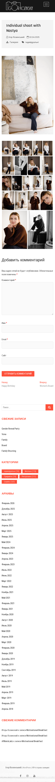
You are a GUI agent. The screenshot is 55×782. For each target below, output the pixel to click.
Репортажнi (29, 476)
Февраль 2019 (8, 703)
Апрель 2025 (7, 525)
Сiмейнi (9, 482)
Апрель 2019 (7, 692)
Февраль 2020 (8, 647)
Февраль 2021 (8, 603)
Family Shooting (9, 451)
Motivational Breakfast (36, 730)
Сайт (4, 355)
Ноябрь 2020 (7, 614)
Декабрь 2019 (8, 659)
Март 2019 (6, 697)
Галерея (14, 42)
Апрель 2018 (7, 709)
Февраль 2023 (8, 564)
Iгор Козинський (13, 767)
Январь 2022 (7, 586)
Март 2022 (6, 581)
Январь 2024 (7, 553)
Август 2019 (7, 675)
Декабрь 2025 (8, 508)
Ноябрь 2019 (7, 664)
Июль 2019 (7, 681)
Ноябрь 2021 (7, 592)
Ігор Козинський (16, 37)
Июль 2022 (7, 570)
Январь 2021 (7, 609)
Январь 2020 (7, 653)
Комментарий (9, 280)
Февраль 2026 (8, 503)
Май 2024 (6, 542)
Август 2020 (7, 620)
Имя (4, 323)
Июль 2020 (7, 625)
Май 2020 (6, 631)
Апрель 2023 (7, 558)
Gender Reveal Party (10, 428)
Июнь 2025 (7, 520)
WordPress (27, 768)
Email (5, 339)
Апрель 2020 (7, 636)
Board (4, 445)
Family (4, 439)
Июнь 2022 (7, 575)
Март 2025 (6, 531)
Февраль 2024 (8, 547)
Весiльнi (30, 471)
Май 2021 (6, 597)
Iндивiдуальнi (32, 42)
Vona (4, 434)
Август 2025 (7, 514)
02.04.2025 (34, 37)
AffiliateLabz (7, 741)
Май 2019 (6, 686)
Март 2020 (6, 642)
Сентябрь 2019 (9, 670)
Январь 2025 (7, 536)
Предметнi (10, 476)
